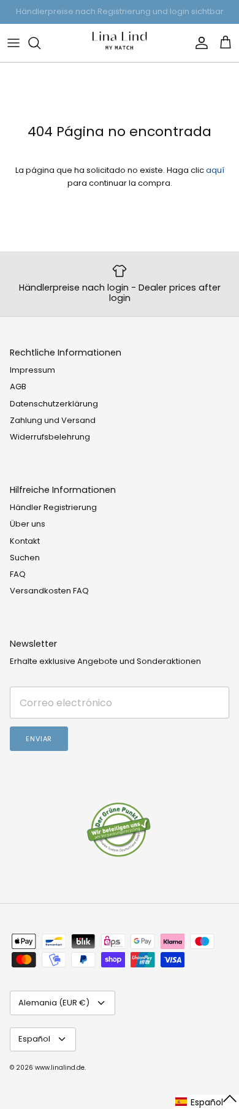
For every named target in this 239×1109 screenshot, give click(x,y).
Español (34, 1039)
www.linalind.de (60, 1067)
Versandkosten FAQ (49, 590)
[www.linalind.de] (119, 43)
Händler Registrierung (53, 507)
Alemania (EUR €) (53, 1002)
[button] (206, 1102)
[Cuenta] (198, 42)
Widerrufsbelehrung (50, 437)
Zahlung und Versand (53, 420)
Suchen (25, 557)
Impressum (32, 370)
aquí (215, 170)
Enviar (39, 739)
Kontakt (25, 541)
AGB (18, 386)
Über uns (27, 524)
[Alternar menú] (13, 42)
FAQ (18, 574)
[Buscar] (40, 42)
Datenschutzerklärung (54, 404)
